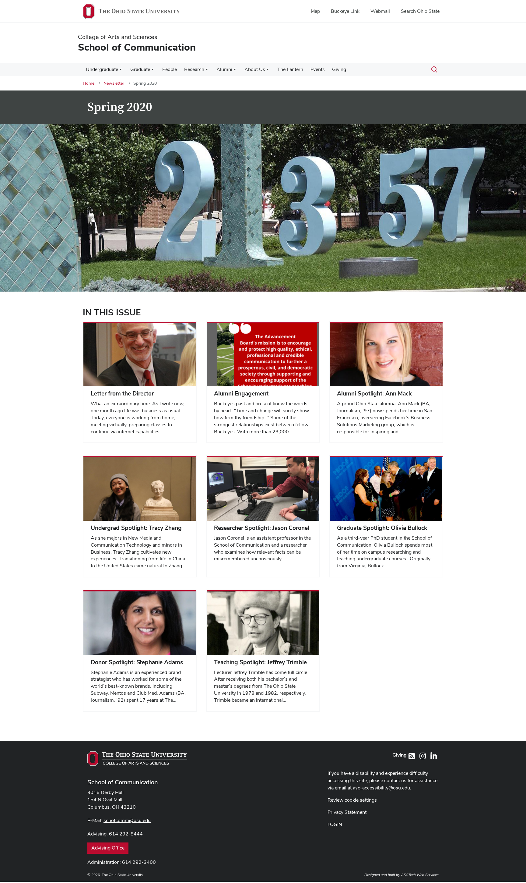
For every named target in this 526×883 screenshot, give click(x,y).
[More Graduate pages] (152, 71)
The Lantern (290, 69)
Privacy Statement (347, 812)
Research (194, 69)
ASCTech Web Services (420, 874)
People (169, 69)
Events (317, 69)
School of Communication (122, 782)
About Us (254, 69)
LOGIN (335, 824)
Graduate (140, 69)
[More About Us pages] (267, 71)
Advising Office (107, 848)
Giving (339, 69)
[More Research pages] (206, 71)
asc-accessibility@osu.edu (381, 788)
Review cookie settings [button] (352, 800)
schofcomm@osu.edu (127, 820)
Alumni (224, 69)
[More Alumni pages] (234, 71)
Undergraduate (102, 69)
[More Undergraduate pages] (120, 71)
